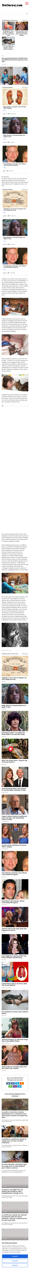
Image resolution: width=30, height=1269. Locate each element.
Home (3, 55)
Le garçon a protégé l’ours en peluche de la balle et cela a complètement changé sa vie (12, 1191)
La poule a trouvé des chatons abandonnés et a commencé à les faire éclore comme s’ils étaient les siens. (14, 1114)
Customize (15, 1261)
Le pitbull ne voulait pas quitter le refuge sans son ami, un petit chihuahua (14, 1141)
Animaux (4, 64)
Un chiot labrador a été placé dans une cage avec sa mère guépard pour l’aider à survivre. (14, 1166)
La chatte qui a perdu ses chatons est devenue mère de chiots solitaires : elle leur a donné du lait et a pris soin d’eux (14, 1217)
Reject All (15, 1265)
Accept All (15, 1256)
